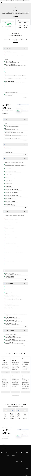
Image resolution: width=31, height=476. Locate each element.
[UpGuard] (3, 2)
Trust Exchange (13, 455)
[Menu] (29, 2)
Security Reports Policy (5, 444)
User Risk (8, 455)
